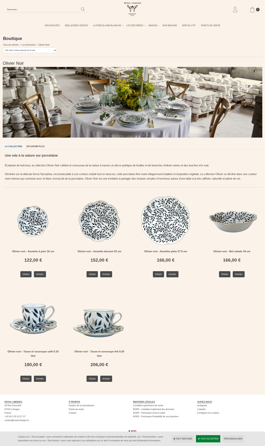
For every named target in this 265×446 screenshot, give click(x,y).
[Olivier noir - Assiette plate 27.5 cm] (165, 247)
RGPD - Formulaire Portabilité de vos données (155, 416)
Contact (72, 413)
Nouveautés (52, 25)
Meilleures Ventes (76, 25)
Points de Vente (210, 25)
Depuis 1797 (189, 25)
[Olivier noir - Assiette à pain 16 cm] (33, 247)
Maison (153, 25)
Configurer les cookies (208, 413)
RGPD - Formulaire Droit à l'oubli (149, 413)
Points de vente (76, 409)
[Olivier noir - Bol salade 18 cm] (232, 247)
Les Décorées (134, 25)
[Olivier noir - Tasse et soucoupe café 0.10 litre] (33, 347)
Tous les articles (11, 45)
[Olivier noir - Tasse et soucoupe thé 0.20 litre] (99, 347)
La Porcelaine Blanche (107, 25)
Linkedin (201, 409)
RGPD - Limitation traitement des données (153, 409)
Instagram (202, 405)
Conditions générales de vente (148, 405)
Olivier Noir (44, 45)
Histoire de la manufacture (81, 405)
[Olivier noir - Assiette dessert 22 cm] (99, 247)
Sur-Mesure (169, 25)
